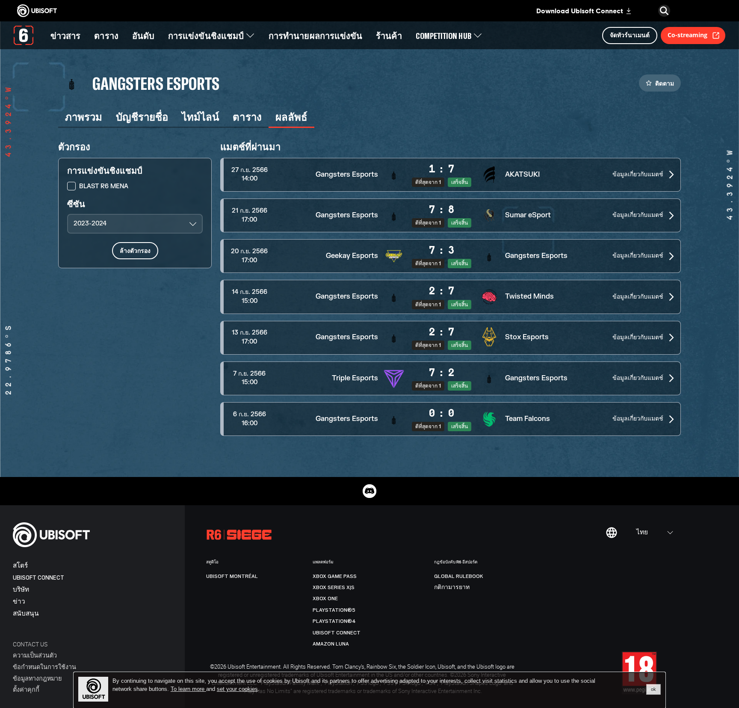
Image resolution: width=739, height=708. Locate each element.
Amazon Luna (331, 644)
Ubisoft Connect (38, 578)
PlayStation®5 (334, 610)
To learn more (188, 689)
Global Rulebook (458, 576)
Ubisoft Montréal (232, 576)
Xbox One (325, 598)
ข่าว (19, 601)
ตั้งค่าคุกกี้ (26, 689)
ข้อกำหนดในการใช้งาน (44, 667)
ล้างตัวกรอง (135, 250)
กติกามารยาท (452, 587)
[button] (450, 175)
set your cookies (237, 689)
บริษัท (21, 590)
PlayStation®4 (334, 621)
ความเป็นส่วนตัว (35, 655)
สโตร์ (20, 566)
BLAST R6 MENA (103, 186)
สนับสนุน (26, 613)
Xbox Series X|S (334, 587)
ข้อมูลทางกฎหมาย (37, 678)
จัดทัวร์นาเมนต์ (630, 35)
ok (653, 689)
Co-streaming (687, 35)
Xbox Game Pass (335, 576)
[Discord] (369, 491)
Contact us (30, 644)
